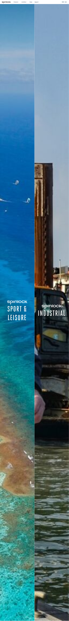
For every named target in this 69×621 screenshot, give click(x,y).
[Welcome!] (6, 2)
